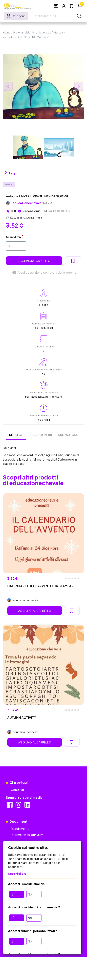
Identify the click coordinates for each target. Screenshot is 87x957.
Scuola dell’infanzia (50, 32)
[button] (63, 6)
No (30, 894)
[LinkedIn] (27, 806)
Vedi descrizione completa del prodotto (47, 272)
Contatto (17, 789)
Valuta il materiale (59, 210)
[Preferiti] (71, 6)
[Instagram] (19, 806)
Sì (12, 894)
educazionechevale (32, 203)
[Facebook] (10, 806)
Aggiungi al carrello (34, 261)
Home (6, 32)
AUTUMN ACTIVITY (21, 717)
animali (9, 184)
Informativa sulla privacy (27, 834)
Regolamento (20, 828)
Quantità (13, 237)
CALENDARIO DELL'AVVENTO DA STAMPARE (41, 586)
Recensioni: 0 (32, 211)
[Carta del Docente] (55, 6)
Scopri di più (17, 873)
